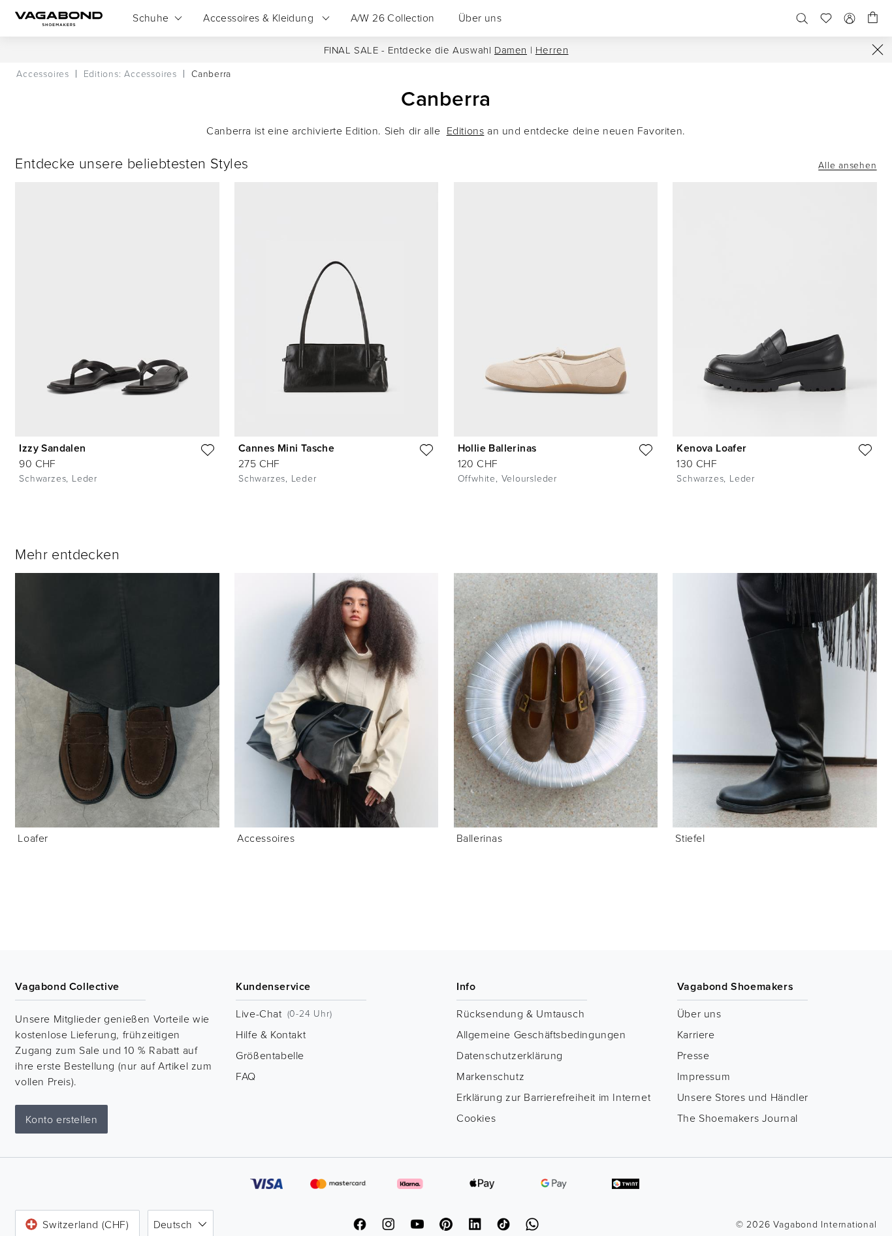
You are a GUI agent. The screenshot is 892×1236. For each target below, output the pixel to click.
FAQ (246, 1076)
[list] (446, 343)
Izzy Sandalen (52, 448)
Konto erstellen (61, 1119)
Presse (693, 1055)
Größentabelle (270, 1055)
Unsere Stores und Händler (742, 1097)
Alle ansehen (847, 165)
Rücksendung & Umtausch (520, 1013)
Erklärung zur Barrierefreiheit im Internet (553, 1097)
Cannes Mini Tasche (286, 448)
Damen (510, 50)
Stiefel (690, 838)
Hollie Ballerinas (497, 448)
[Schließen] (877, 50)
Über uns (699, 1013)
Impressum (703, 1076)
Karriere (696, 1034)
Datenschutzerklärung (509, 1055)
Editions (466, 130)
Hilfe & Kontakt (271, 1034)
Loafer (33, 838)
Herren (552, 50)
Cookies (476, 1118)
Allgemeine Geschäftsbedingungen (541, 1034)
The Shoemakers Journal (737, 1118)
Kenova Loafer (711, 448)
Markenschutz (490, 1076)
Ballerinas (479, 838)
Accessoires (266, 838)
